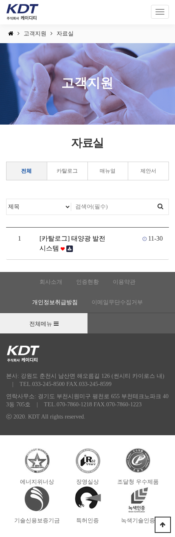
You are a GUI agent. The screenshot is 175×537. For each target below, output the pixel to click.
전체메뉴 (41, 324)
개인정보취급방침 (55, 302)
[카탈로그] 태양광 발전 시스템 (72, 243)
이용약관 (124, 282)
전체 (26, 171)
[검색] (160, 207)
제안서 (148, 171)
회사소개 (50, 282)
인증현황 (87, 282)
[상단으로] (163, 525)
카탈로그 (67, 171)
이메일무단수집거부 (117, 302)
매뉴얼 (108, 171)
